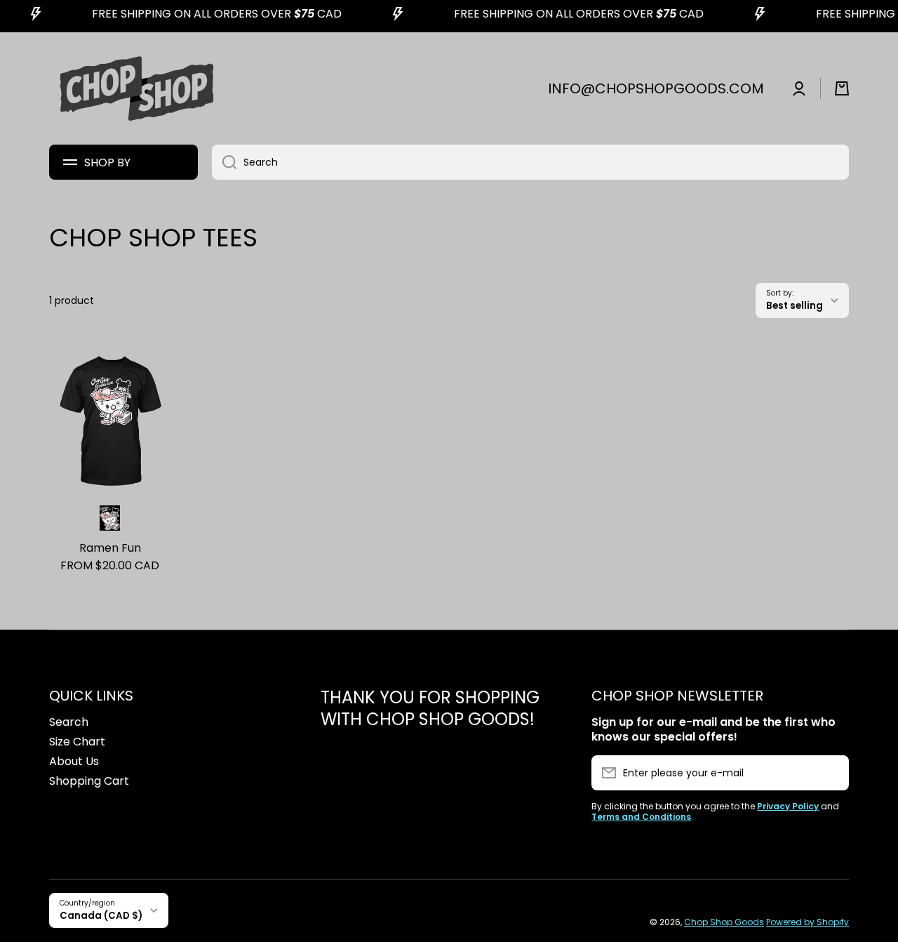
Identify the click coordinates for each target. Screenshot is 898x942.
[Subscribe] (831, 772)
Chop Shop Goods (724, 922)
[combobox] (530, 162)
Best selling (794, 305)
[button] (842, 88)
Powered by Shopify (807, 922)
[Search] (224, 162)
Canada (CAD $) (101, 915)
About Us (74, 761)
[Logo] (136, 88)
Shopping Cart (89, 781)
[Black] (110, 518)
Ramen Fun (110, 548)
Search (68, 722)
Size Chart (77, 742)
